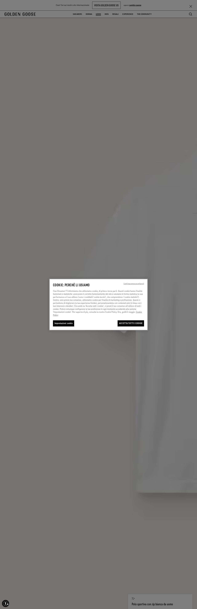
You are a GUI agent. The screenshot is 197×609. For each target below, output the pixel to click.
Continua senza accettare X (134, 284)
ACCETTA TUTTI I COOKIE (131, 323)
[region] (98, 304)
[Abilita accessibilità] (5, 603)
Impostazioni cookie (63, 323)
